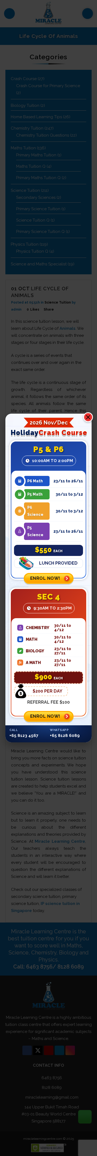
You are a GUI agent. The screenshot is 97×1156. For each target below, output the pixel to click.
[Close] (88, 417)
